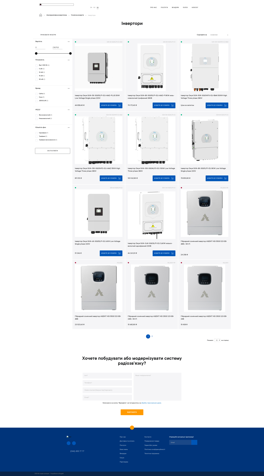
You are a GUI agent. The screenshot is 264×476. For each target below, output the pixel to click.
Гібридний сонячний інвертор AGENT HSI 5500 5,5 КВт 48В (98, 317)
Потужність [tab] (39, 60)
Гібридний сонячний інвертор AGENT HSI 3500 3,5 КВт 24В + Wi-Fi (151, 317)
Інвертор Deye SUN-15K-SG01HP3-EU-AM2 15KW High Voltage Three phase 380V (97, 170)
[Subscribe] (194, 442)
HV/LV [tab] (37, 110)
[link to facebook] (68, 443)
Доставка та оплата (127, 441)
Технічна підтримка (151, 454)
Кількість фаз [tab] (40, 127)
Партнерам (124, 462)
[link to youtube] (74, 443)
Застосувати (52, 151)
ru (94, 7)
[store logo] (57, 7)
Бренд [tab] (37, 88)
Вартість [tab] (38, 41)
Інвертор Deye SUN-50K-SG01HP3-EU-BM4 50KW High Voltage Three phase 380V (204, 97)
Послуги (164, 7)
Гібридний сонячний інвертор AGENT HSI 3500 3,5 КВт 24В (204, 317)
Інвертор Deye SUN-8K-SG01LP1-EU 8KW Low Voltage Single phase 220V (203, 170)
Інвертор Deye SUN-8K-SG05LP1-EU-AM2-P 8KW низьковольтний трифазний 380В (151, 97)
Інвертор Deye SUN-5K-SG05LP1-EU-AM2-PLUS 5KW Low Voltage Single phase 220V (97, 97)
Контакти (147, 437)
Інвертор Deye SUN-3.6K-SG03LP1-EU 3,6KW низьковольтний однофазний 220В (150, 244)
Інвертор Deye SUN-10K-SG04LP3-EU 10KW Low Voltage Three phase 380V (151, 170)
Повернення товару (151, 441)
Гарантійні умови (150, 445)
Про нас (153, 7)
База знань (124, 449)
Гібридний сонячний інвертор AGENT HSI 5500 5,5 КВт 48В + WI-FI (204, 242)
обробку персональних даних (151, 403)
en (91, 7)
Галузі (185, 7)
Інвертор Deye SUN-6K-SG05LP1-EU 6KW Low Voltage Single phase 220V (97, 242)
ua (98, 7)
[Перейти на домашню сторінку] (40, 15)
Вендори (175, 7)
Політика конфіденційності (154, 449)
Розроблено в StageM (57, 473)
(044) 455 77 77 (77, 451)
